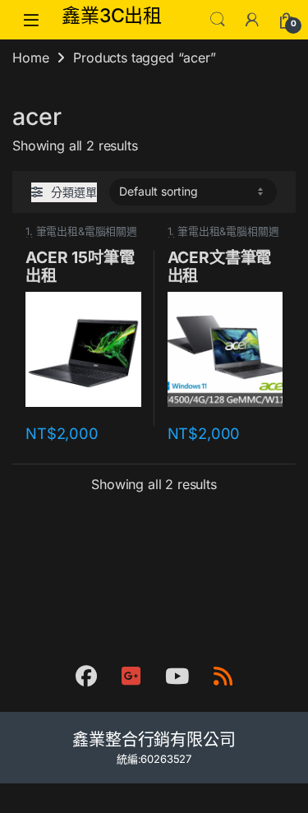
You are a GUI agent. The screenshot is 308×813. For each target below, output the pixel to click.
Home (30, 57)
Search (218, 20)
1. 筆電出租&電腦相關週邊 (81, 236)
